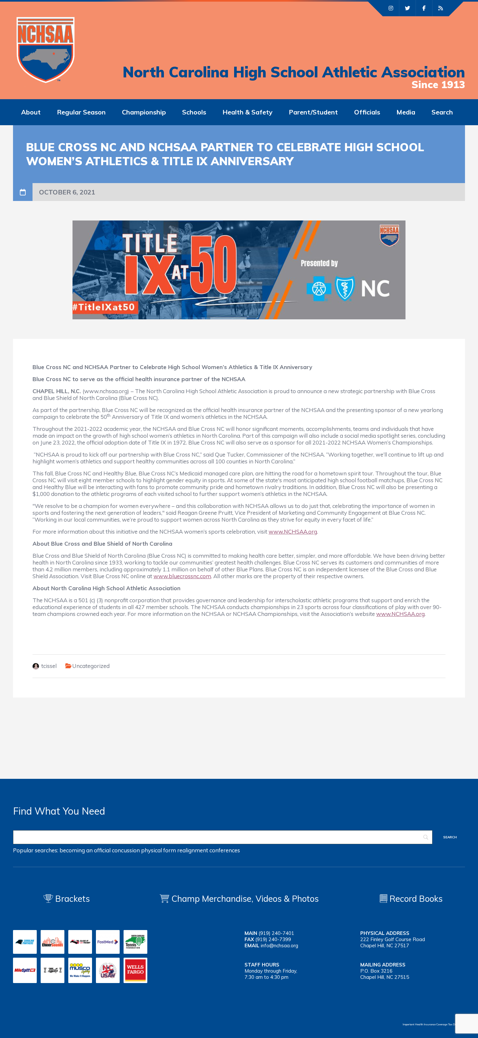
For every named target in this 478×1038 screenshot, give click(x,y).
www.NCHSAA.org (293, 531)
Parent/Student (313, 112)
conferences (224, 850)
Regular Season (81, 112)
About (31, 112)
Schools (194, 112)
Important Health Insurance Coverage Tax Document (434, 1024)
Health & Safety (247, 112)
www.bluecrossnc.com (182, 576)
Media (405, 112)
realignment (192, 850)
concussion (126, 850)
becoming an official (85, 850)
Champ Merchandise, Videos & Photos (245, 898)
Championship (144, 112)
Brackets (71, 898)
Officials (367, 112)
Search (442, 112)
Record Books (415, 898)
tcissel (49, 665)
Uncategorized (91, 665)
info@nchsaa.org (279, 945)
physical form (158, 850)
